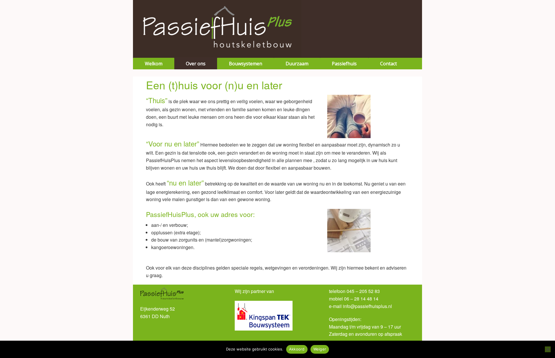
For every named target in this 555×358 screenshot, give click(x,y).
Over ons (196, 63)
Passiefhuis (344, 63)
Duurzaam (297, 63)
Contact (388, 63)
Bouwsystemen (245, 63)
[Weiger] (548, 349)
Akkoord (297, 349)
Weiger (319, 349)
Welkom (153, 63)
